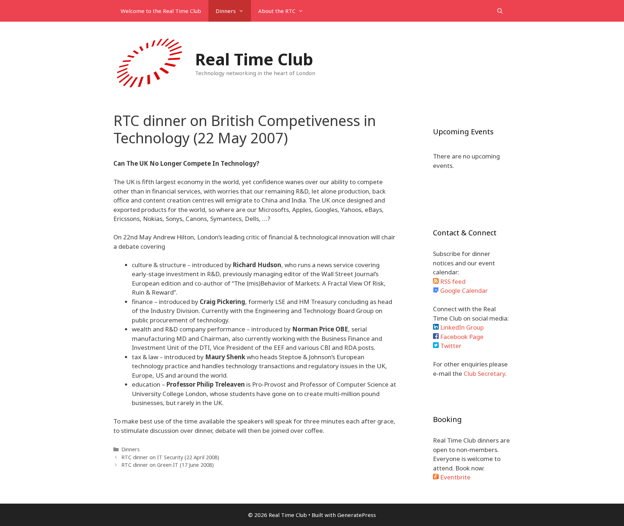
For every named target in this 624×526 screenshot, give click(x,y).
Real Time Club (254, 59)
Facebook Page (461, 336)
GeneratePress (356, 514)
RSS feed (452, 281)
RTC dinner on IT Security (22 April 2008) (170, 457)
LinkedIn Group (461, 327)
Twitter (450, 346)
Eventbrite (455, 477)
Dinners (226, 10)
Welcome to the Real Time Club (161, 10)
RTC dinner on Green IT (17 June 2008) (167, 464)
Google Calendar (463, 290)
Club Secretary (484, 373)
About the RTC (276, 10)
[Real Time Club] (149, 62)
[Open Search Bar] (500, 11)
